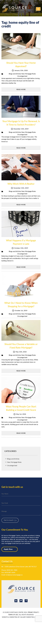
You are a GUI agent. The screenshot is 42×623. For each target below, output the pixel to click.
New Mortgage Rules (28, 74)
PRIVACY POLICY (33, 612)
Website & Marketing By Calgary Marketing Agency (21, 617)
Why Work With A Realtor (21, 184)
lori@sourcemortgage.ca (14, 575)
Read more (21, 89)
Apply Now (8, 549)
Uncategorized (22, 76)
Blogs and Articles (15, 74)
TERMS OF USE (13, 614)
